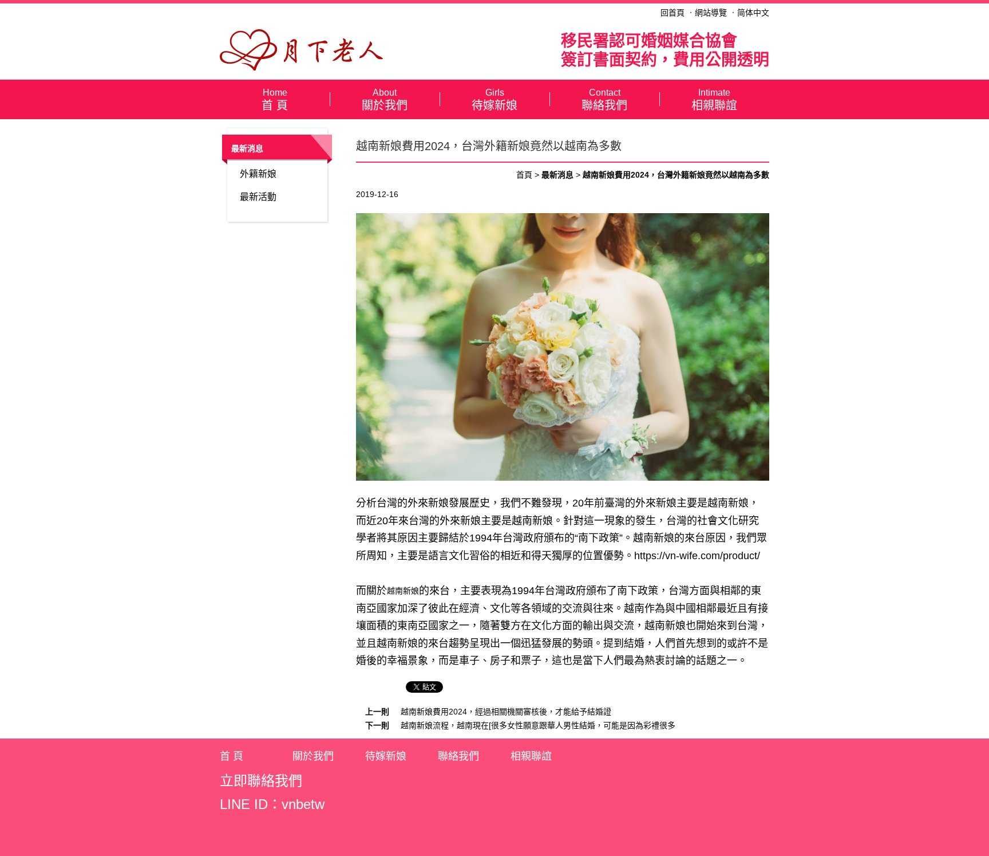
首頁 (524, 174)
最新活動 (258, 197)
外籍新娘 (258, 174)
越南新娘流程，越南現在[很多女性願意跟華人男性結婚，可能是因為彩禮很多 (538, 725)
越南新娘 (653, 538)
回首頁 (672, 12)
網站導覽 (711, 12)
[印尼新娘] (301, 49)
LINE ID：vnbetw (272, 804)
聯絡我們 (604, 100)
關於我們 (385, 100)
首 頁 (275, 100)
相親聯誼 (714, 100)
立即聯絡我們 (261, 780)
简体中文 (753, 12)
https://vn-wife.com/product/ (697, 555)
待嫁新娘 (494, 100)
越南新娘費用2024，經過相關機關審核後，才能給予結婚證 (506, 711)
